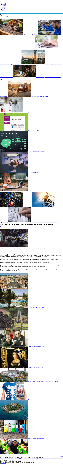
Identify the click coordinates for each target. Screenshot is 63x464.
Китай (5, 458)
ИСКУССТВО (4, 3)
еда (37, 458)
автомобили (12, 458)
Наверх (61, 456)
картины (47, 458)
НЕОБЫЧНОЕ (4, 2)
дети (24, 458)
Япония (9, 458)
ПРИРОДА (4, 5)
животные (40, 458)
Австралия (2, 458)
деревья (22, 458)
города (20, 458)
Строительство (4, 10)
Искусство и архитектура (4, 226)
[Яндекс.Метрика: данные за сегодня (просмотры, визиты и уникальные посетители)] (3, 463)
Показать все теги (3, 459)
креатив (57, 458)
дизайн (26, 458)
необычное (60, 458)
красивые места (53, 458)
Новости (3, 9)
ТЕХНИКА (4, 4)
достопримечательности (33, 458)
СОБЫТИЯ (4, 7)
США (7, 458)
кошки (50, 458)
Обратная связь (14, 460)
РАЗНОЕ (3, 8)
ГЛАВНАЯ (4, 1)
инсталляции (44, 458)
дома (28, 458)
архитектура (17, 458)
